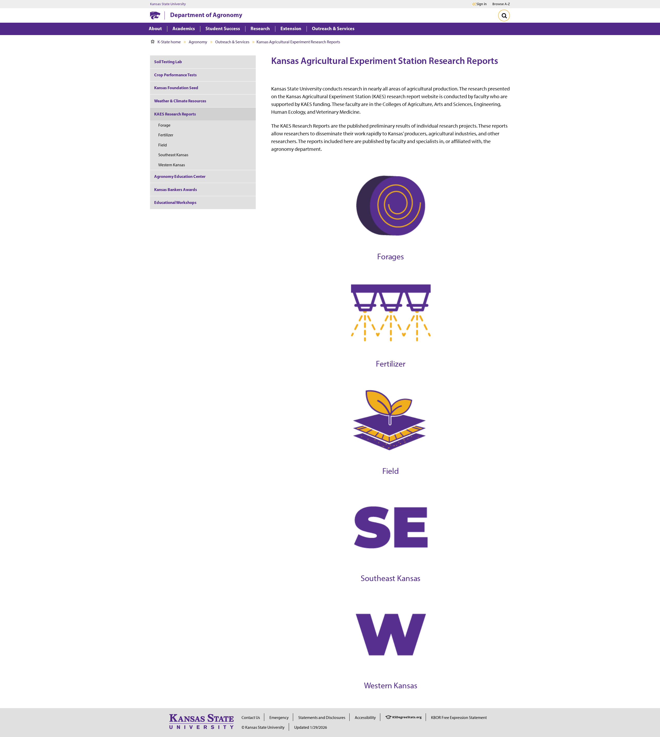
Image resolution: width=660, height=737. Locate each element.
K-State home (169, 41)
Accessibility (365, 717)
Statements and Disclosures (321, 717)
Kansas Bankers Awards (175, 189)
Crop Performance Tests (175, 74)
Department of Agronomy (206, 15)
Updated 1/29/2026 (310, 727)
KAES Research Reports (175, 114)
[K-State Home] (155, 15)
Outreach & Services (232, 41)
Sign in (481, 4)
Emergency (279, 717)
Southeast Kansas (173, 154)
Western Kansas (171, 164)
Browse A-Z (501, 4)
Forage (164, 125)
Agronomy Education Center (179, 176)
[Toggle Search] (504, 15)
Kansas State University (168, 4)
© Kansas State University (263, 727)
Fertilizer (165, 135)
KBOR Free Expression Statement (459, 717)
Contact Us (251, 717)
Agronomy (198, 41)
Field (162, 145)
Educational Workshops (175, 202)
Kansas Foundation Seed (176, 87)
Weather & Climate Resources (180, 100)
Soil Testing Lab (168, 61)
